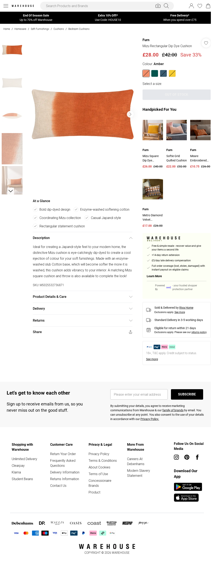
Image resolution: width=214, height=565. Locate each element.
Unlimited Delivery (24, 459)
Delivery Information (64, 472)
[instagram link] (176, 457)
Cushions (59, 28)
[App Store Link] (188, 492)
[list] (82, 114)
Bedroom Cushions (78, 28)
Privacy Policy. (149, 419)
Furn (146, 40)
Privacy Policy (99, 454)
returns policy (199, 332)
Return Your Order (63, 454)
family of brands (172, 410)
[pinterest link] (186, 457)
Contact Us (58, 485)
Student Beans (22, 479)
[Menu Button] (5, 5)
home (6, 28)
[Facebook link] (197, 457)
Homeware (20, 28)
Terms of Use (98, 474)
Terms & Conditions (103, 460)
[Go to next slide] (130, 114)
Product (94, 492)
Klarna (16, 472)
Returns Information (64, 479)
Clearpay (18, 465)
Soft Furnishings (40, 28)
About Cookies (99, 467)
